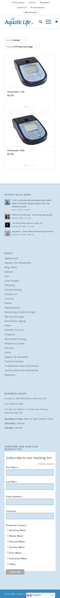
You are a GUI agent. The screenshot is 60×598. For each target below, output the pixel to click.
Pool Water (15, 553)
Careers (32, 2)
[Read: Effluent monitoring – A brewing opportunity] (7, 217)
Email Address (14, 496)
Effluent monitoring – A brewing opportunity (32, 215)
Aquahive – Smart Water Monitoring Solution (32, 231)
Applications (11, 258)
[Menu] (46, 21)
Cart (6, 276)
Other (7, 325)
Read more (31, 106)
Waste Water (16, 536)
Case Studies (11, 280)
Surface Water (17, 547)
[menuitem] (18, 2)
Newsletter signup (15, 321)
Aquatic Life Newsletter (18, 262)
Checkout (9, 285)
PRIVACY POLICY (14, 330)
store (7, 352)
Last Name (11, 481)
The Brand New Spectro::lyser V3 (27, 223)
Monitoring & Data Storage (19, 312)
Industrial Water (18, 558)
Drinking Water (17, 530)
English (36, 595)
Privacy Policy (18, 2)
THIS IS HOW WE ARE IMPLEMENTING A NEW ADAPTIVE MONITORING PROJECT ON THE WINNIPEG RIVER (31, 203)
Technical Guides (14, 361)
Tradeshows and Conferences (21, 365)
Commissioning (13, 289)
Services (9, 347)
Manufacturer (12, 307)
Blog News (45, 2)
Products (9, 334)
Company (11, 511)
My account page (14, 316)
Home (8, 303)
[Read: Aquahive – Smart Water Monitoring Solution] (7, 233)
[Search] (39, 21)
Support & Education (16, 356)
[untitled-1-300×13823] (24, 21)
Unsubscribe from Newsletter (21, 370)
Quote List (21, 7)
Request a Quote (14, 343)
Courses (9, 298)
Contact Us (10, 294)
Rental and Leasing (15, 339)
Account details (37, 7)
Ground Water (17, 541)
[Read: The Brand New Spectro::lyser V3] (7, 225)
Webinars (9, 374)
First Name (12, 467)
